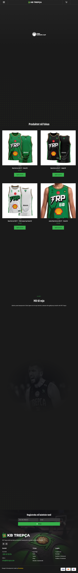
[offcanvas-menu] (3, 2)
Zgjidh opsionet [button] (19, 174)
